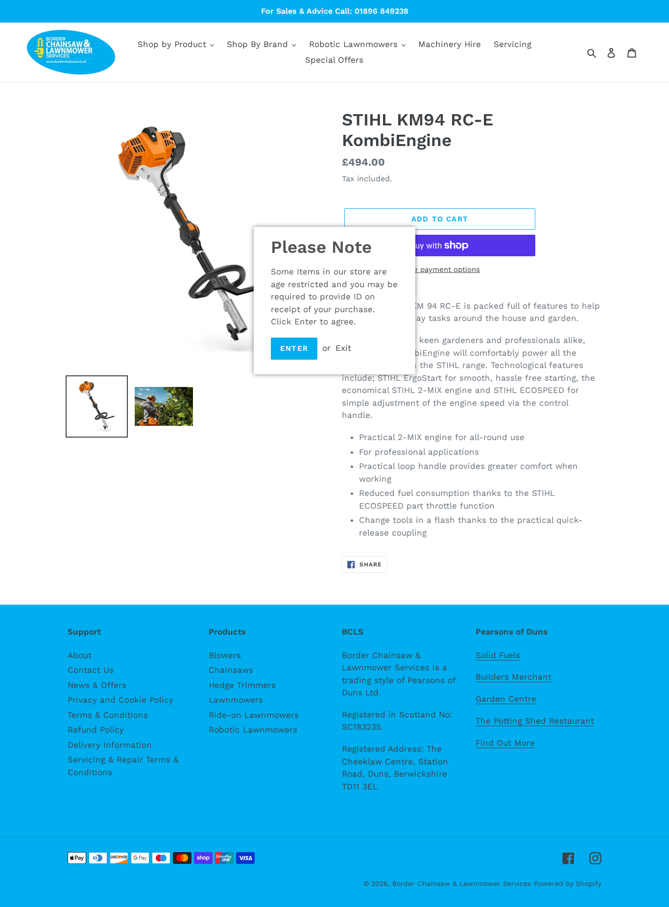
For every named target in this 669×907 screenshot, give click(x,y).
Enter (294, 348)
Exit (343, 348)
